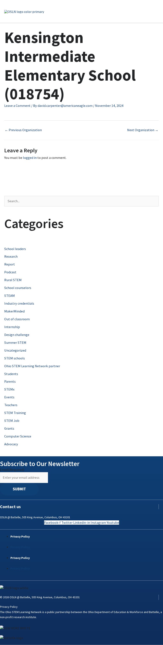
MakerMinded (14, 311)
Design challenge (16, 335)
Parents (10, 381)
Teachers (10, 405)
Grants (9, 428)
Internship (12, 327)
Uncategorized (15, 350)
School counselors (17, 288)
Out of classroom (17, 319)
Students (11, 374)
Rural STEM (13, 280)
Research (11, 256)
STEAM (9, 295)
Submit (19, 489)
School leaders (15, 249)
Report (9, 264)
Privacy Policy (20, 536)
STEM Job (11, 420)
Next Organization (142, 130)
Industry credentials (19, 303)
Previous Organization (23, 130)
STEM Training (15, 413)
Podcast (10, 272)
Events (9, 397)
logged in (30, 157)
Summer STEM (15, 342)
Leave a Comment (17, 105)
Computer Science (17, 436)
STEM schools (14, 358)
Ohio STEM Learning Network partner (32, 366)
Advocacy (11, 444)
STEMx (9, 389)
